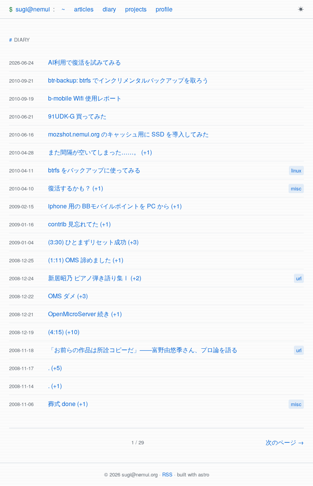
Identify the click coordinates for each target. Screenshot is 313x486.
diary (109, 9)
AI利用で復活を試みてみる (84, 62)
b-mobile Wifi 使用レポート (85, 98)
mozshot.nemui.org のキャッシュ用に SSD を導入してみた (128, 134)
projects (136, 9)
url (299, 278)
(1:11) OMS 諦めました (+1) (85, 259)
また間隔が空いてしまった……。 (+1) (100, 152)
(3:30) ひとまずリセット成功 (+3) (93, 241)
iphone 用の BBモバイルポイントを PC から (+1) (115, 206)
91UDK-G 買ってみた (77, 116)
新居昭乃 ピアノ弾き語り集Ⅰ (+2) (94, 277)
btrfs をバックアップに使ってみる (94, 170)
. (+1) (55, 385)
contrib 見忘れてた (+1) (79, 223)
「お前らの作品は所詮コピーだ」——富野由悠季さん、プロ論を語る (142, 349)
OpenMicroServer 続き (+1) (85, 313)
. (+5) (55, 367)
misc (296, 188)
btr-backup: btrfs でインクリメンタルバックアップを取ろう (128, 80)
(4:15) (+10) (63, 331)
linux (296, 170)
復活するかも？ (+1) (75, 188)
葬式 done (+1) (68, 403)
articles (84, 9)
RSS (167, 474)
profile (164, 9)
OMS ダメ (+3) (68, 295)
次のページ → (285, 442)
